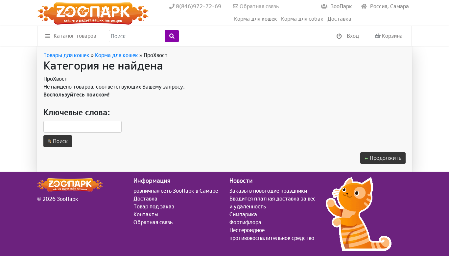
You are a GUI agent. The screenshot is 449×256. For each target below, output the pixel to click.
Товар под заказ (153, 206)
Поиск (60, 141)
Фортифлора (245, 222)
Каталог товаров (75, 35)
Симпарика (243, 214)
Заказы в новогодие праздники (268, 190)
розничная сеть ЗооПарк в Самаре (175, 190)
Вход (352, 35)
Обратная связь (258, 6)
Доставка (339, 18)
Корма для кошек (255, 18)
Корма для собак (302, 18)
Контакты (145, 214)
